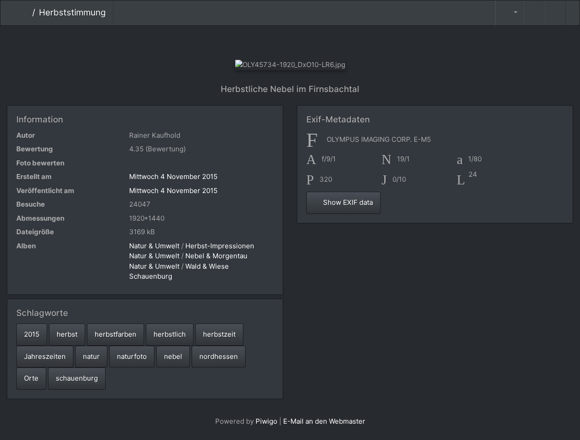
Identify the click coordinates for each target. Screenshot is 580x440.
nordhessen (218, 356)
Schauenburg (150, 276)
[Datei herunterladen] (555, 12)
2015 (31, 334)
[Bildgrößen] (509, 12)
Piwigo (266, 421)
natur (91, 356)
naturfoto (132, 356)
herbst (67, 334)
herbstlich (170, 334)
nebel (173, 356)
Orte (31, 378)
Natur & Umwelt (154, 246)
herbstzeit (219, 334)
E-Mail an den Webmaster (324, 421)
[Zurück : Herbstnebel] (260, 41)
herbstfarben (115, 334)
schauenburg (77, 378)
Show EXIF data (347, 202)
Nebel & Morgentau (216, 255)
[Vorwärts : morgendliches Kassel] (320, 41)
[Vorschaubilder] (290, 41)
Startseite (25, 12)
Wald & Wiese (207, 266)
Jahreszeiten (45, 356)
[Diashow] (533, 12)
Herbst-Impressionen (219, 246)
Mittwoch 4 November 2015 (173, 176)
